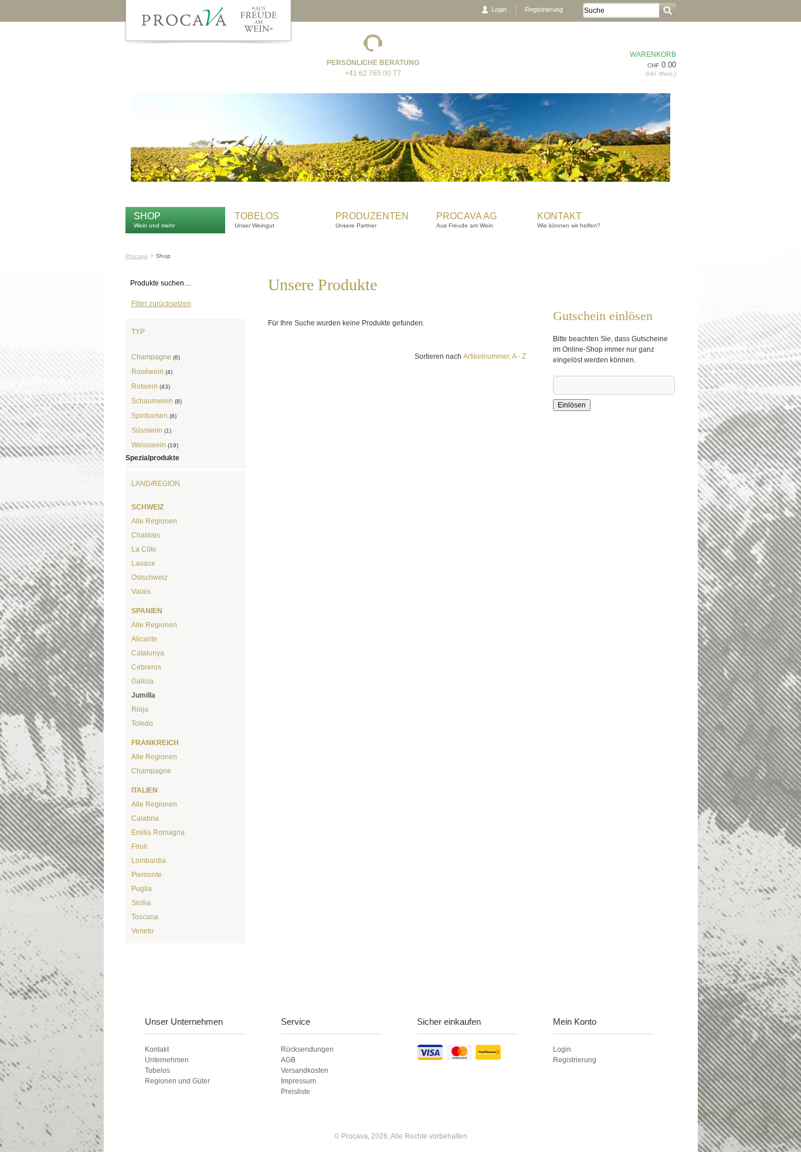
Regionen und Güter (177, 1081)
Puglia (141, 889)
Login (499, 9)
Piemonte (146, 875)
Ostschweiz (149, 577)
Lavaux (143, 563)
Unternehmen (167, 1060)
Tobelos (257, 216)
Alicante (144, 639)
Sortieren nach (438, 356)
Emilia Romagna (158, 832)
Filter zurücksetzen (161, 304)
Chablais (145, 535)
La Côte (144, 549)
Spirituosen (154, 416)
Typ (138, 332)
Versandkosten (304, 1070)
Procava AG (466, 216)
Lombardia (148, 861)
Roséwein (151, 372)
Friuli (139, 846)
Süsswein (151, 430)
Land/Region (155, 484)
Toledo (142, 723)
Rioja (139, 709)
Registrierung (544, 9)
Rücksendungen (307, 1049)
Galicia (142, 681)
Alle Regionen (154, 521)
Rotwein (150, 386)
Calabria (145, 818)
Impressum (298, 1081)
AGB (288, 1060)
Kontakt (560, 216)
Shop (147, 216)
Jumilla (143, 695)
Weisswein (154, 445)
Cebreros (146, 667)
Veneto (142, 931)
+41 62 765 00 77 (373, 73)
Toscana (144, 917)
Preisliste (295, 1092)
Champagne (155, 357)
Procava (136, 256)
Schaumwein (156, 401)
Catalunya (147, 653)
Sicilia (141, 903)
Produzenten (372, 216)
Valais (141, 591)
